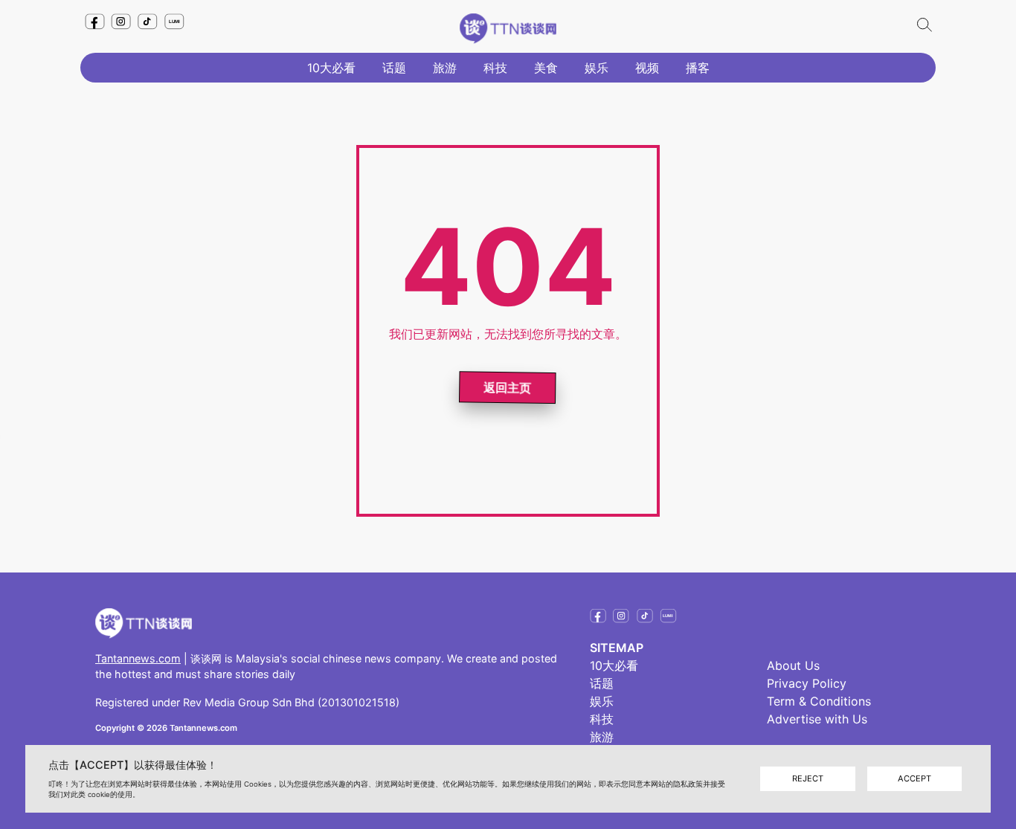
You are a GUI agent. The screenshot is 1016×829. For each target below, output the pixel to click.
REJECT (807, 778)
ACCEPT (914, 778)
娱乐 (596, 67)
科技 (495, 67)
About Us (793, 665)
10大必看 (331, 67)
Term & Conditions (819, 701)
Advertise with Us (817, 719)
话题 (394, 67)
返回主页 (509, 388)
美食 (546, 67)
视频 (647, 67)
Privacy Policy (806, 683)
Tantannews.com (138, 658)
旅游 (445, 67)
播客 (698, 67)
